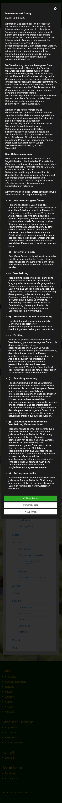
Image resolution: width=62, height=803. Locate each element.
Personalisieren (30, 505)
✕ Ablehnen (31, 512)
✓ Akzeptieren (30, 498)
